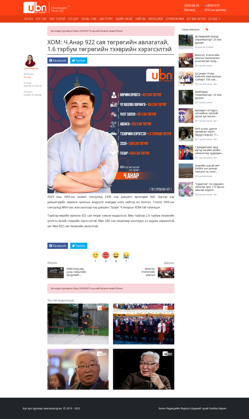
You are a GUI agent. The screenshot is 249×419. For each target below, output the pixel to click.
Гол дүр (73, 19)
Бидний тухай (200, 408)
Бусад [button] (213, 19)
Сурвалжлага (175, 19)
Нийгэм (140, 19)
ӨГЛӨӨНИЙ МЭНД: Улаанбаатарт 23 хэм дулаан (208, 39)
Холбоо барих (217, 408)
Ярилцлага (155, 19)
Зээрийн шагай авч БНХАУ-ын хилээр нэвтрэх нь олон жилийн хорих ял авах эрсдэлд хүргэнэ (209, 171)
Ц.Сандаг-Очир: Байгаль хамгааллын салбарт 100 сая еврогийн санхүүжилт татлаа (208, 79)
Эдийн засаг (124, 19)
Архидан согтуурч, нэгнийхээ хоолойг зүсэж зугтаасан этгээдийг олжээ (206, 114)
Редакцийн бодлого (178, 408)
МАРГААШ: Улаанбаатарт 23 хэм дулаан (208, 95)
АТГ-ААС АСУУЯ (196, 19)
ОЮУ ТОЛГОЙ (57, 19)
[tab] (207, 29)
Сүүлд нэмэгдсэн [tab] (191, 29)
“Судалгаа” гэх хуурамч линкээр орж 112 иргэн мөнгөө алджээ (209, 187)
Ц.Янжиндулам (31, 68)
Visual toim (88, 19)
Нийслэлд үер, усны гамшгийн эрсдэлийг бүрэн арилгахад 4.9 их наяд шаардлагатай (76, 271)
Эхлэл (28, 19)
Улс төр (41, 19)
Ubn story (106, 19)
